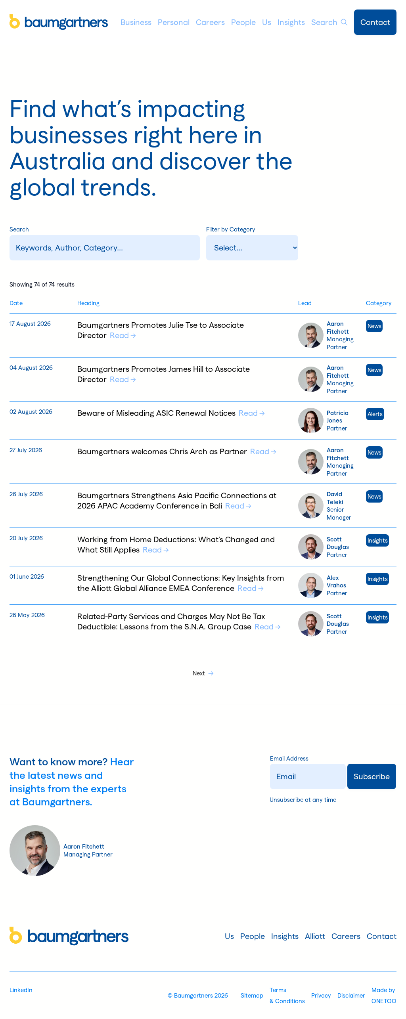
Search (19, 229)
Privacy (321, 995)
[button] (136, 22)
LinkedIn (21, 989)
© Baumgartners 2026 (198, 995)
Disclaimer (351, 995)
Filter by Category (230, 229)
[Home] (59, 22)
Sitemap (252, 995)
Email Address (289, 758)
